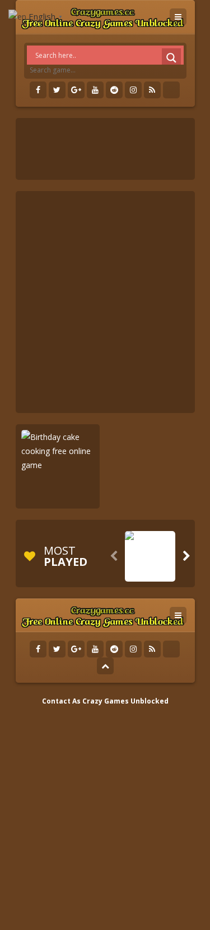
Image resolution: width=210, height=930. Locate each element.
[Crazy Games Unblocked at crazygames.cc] (102, 16)
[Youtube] (95, 89)
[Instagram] (133, 89)
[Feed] (152, 89)
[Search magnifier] (171, 57)
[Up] (105, 665)
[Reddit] (114, 89)
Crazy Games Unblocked (125, 701)
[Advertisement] (105, 302)
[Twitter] (57, 89)
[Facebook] (38, 89)
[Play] (150, 573)
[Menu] (178, 16)
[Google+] (76, 89)
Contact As (61, 701)
